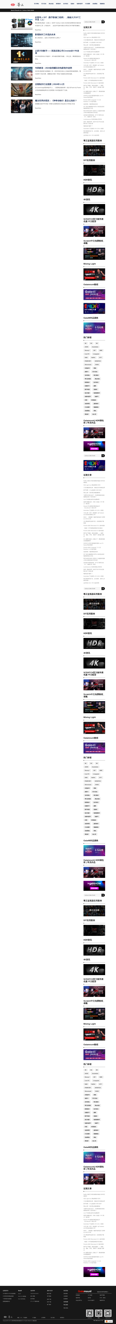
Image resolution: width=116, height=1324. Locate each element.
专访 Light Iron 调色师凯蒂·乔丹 (91, 37)
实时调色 (87, 375)
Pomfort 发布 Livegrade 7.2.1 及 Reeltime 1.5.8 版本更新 (92, 100)
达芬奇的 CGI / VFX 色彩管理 (91, 135)
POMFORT (88, 361)
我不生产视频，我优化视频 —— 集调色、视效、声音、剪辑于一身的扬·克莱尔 (93, 87)
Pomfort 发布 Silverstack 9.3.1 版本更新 (94, 78)
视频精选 (102, 3)
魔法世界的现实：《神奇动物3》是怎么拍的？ (56, 100)
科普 (86, 400)
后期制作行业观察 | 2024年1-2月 (50, 84)
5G (91, 343)
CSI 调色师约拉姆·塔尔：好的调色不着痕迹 (93, 74)
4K (85, 343)
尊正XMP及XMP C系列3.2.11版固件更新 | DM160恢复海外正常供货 (94, 111)
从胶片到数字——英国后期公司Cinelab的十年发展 (57, 52)
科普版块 (93, 400)
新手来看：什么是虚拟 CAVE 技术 (92, 42)
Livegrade (96, 354)
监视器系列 (5, 1290)
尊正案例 (96, 375)
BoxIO (20, 1290)
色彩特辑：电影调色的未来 (90, 104)
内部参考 (87, 368)
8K (97, 343)
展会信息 (51, 3)
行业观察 (87, 3)
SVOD (97, 364)
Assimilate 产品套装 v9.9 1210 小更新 (93, 128)
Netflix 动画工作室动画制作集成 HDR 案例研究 (94, 34)
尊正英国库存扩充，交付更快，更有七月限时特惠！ (94, 131)
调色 (95, 410)
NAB (86, 357)
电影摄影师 (97, 393)
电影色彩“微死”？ (88, 126)
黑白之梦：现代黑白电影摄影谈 (91, 45)
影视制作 (58, 3)
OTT (100, 357)
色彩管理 (87, 403)
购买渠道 (66, 1290)
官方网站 (36, 3)
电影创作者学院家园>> (102, 1291)
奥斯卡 (86, 371)
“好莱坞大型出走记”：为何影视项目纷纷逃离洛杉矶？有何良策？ (94, 48)
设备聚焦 (95, 3)
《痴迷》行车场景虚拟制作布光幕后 (92, 80)
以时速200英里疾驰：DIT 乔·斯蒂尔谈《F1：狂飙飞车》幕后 (93, 115)
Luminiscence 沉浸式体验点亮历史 (92, 119)
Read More (38, 30)
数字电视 (87, 389)
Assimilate (95, 347)
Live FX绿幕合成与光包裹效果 (91, 51)
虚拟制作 (96, 403)
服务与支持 (50, 1290)
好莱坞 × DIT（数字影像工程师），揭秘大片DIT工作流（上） (58, 18)
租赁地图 (66, 1301)
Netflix (93, 357)
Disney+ (87, 350)
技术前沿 (65, 3)
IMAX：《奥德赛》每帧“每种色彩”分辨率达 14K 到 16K (94, 70)
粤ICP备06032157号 (98, 1320)
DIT (95, 350)
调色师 (86, 414)
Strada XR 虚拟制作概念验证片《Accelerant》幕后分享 (91, 59)
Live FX (87, 354)
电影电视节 (80, 3)
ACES (86, 347)
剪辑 (95, 368)
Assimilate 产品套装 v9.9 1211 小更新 (93, 62)
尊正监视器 (88, 378)
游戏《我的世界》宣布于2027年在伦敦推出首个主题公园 (93, 122)
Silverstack (88, 364)
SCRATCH (98, 361)
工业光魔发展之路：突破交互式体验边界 (94, 40)
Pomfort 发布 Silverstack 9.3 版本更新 (93, 83)
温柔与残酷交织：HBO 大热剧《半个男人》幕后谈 (93, 55)
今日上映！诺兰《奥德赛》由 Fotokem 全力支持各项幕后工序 (93, 66)
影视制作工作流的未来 (45, 34)
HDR (101, 350)
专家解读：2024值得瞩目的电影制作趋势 (53, 68)
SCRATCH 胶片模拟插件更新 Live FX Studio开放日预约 (93, 96)
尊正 (99, 1317)
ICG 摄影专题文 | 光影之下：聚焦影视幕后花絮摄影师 (94, 92)
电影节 (96, 396)
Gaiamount (107, 1317)
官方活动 (43, 3)
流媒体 (72, 3)
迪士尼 (94, 414)
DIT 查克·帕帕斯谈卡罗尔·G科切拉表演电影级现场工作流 (93, 107)
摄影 (95, 386)
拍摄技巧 (87, 386)
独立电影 (87, 393)
